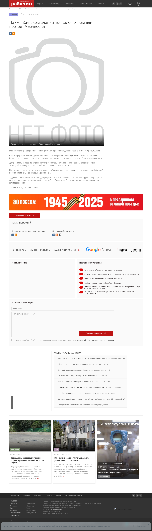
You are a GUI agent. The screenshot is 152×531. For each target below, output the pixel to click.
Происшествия (15, 513)
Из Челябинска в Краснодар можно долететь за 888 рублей (82, 376)
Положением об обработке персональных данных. (93, 340)
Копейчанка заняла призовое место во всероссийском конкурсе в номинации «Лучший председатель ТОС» (112, 287)
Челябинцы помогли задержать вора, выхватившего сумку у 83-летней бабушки (91, 358)
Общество (13, 503)
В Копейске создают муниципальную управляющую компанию (71, 459)
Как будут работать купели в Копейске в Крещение (102, 283)
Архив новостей (86, 4)
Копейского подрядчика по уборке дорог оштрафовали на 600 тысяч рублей (112, 274)
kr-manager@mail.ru (56, 509)
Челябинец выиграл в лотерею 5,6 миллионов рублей (103, 279)
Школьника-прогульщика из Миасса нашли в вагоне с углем (83, 364)
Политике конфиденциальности (99, 526)
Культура (13, 506)
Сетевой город (54, 4)
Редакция (15, 495)
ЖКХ (28, 508)
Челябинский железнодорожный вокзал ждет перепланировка (84, 382)
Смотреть (117, 463)
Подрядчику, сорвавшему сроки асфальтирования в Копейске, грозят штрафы (27, 460)
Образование (31, 510)
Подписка (48, 495)
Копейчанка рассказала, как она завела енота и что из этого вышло (86, 393)
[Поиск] (130, 4)
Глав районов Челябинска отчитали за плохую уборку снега (83, 405)
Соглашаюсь (141, 526)
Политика (30, 506)
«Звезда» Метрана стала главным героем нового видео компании (118, 471)
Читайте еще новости (25, 215)
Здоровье (13, 510)
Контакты (26, 495)
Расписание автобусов (73, 495)
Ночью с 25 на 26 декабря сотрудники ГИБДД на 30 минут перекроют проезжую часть (109, 292)
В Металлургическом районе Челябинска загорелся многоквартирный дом (89, 387)
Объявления (69, 4)
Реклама (100, 4)
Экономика (30, 503)
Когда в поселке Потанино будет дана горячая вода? (103, 270)
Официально (31, 513)
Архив (58, 495)
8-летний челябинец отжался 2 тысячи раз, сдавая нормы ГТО (84, 370)
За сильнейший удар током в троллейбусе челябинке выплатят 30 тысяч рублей (91, 399)
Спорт (12, 508)
